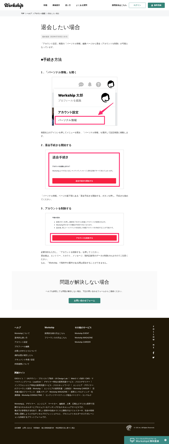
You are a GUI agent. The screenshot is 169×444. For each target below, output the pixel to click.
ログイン (137, 5)
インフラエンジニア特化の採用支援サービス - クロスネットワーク (42, 385)
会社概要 (18, 428)
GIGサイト (19, 378)
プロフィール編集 (22, 346)
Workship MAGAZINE (84, 338)
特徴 (45, 5)
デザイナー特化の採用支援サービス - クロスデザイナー (67, 382)
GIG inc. (138, 427)
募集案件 (56, 5)
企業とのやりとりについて (26, 351)
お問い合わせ (27, 428)
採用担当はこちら (119, 5)
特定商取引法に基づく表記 (65, 428)
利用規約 (37, 428)
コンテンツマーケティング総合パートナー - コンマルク (68, 395)
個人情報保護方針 (47, 428)
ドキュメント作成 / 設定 (25, 360)
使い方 (68, 5)
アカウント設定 (21, 342)
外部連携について (22, 364)
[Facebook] (153, 353)
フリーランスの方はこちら (56, 338)
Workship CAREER (83, 342)
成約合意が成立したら (24, 355)
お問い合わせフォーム (84, 300)
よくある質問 (81, 5)
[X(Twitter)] (153, 357)
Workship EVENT (82, 333)
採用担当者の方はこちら (55, 333)
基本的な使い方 (21, 338)
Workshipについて (22, 333)
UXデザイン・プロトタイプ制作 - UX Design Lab (47, 378)
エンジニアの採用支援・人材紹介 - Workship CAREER (66, 388)
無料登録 (157, 5)
